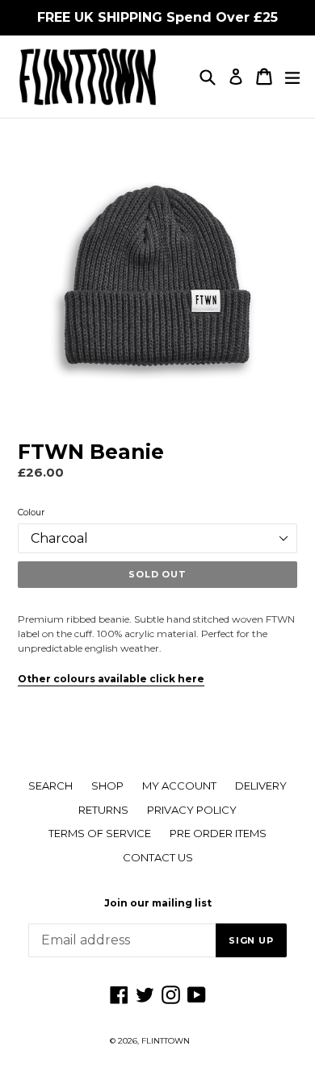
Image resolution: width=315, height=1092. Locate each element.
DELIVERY (261, 785)
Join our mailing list (158, 903)
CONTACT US (158, 857)
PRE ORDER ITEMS (218, 833)
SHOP (107, 785)
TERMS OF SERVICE (99, 833)
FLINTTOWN (165, 1041)
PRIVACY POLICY (192, 809)
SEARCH (50, 785)
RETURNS (103, 809)
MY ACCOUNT (179, 785)
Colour (31, 512)
